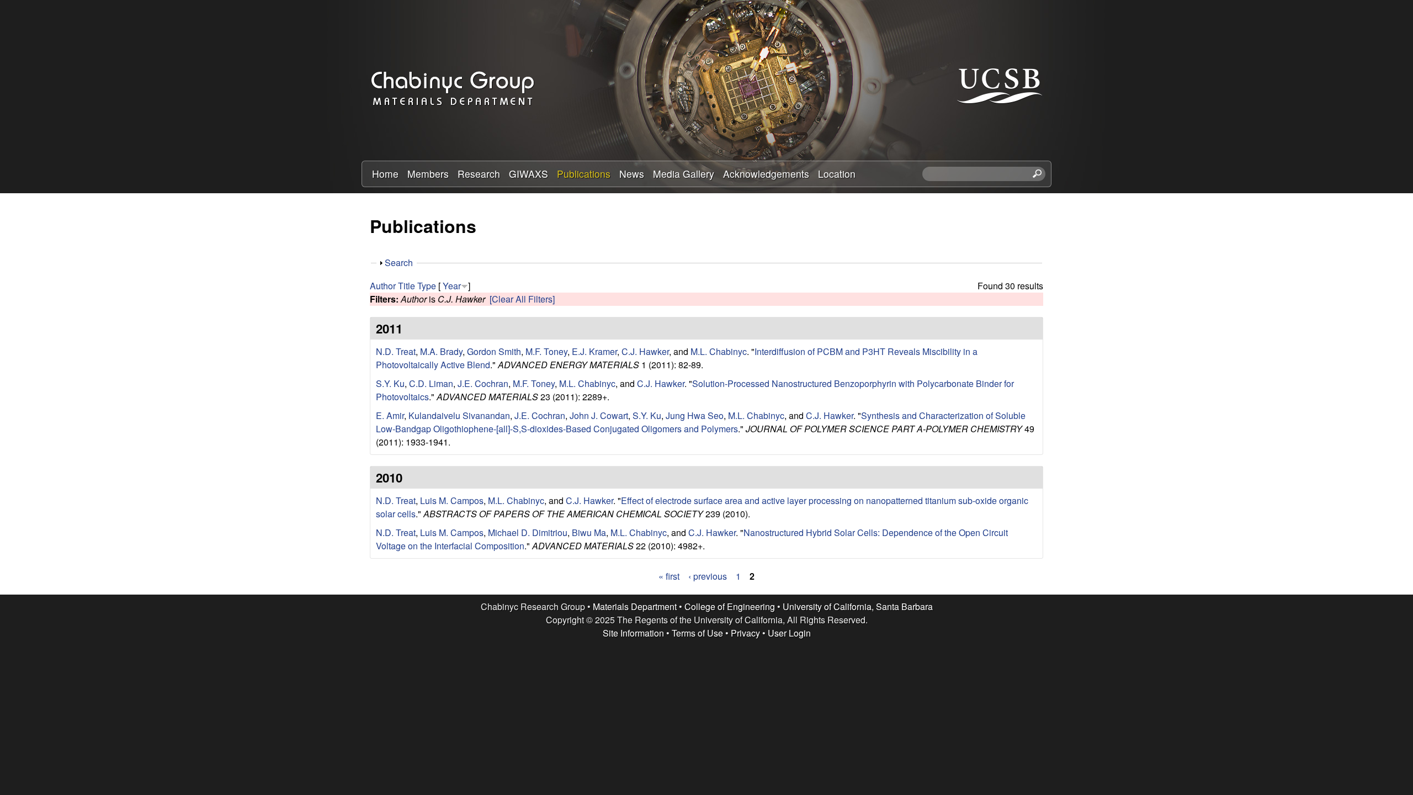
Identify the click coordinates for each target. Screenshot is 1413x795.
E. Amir (390, 415)
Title (406, 285)
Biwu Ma (589, 532)
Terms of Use (697, 633)
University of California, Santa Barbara (858, 606)
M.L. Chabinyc (718, 351)
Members (428, 174)
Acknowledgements (766, 174)
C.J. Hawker (645, 351)
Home (385, 174)
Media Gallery (683, 174)
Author (383, 285)
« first (668, 576)
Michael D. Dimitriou (527, 532)
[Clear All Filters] (522, 299)
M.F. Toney (546, 351)
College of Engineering (729, 606)
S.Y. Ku (390, 383)
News (631, 174)
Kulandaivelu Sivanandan (459, 415)
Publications (583, 174)
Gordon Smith (494, 351)
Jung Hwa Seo (695, 415)
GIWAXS (528, 174)
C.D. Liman (431, 383)
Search (399, 262)
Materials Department (635, 606)
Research (479, 174)
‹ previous (707, 576)
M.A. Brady (441, 351)
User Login (789, 633)
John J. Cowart (599, 415)
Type (426, 285)
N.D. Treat (396, 351)
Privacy (745, 633)
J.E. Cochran (483, 383)
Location (837, 174)
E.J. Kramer (594, 351)
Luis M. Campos (452, 500)
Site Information (633, 633)
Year (452, 285)
